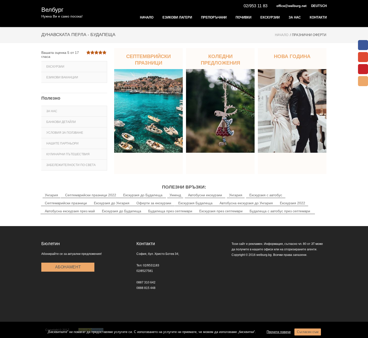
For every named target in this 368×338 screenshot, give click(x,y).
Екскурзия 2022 (292, 203)
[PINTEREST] (363, 69)
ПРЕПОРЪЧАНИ (214, 17)
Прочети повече (279, 332)
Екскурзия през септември (221, 211)
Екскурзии (270, 17)
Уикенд (175, 195)
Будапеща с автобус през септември (280, 211)
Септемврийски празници (66, 203)
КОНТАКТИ (318, 17)
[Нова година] (292, 111)
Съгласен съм (307, 332)
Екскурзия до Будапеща (142, 195)
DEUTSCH (319, 6)
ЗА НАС (295, 17)
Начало (146, 17)
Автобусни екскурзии (205, 195)
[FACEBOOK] (363, 45)
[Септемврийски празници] (148, 111)
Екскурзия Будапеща (195, 203)
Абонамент (68, 267)
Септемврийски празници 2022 (90, 195)
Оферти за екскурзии (153, 203)
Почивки (243, 17)
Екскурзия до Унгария (111, 203)
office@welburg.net (291, 6)
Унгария (51, 195)
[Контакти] (363, 81)
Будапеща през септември (170, 211)
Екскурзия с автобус (265, 195)
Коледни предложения (220, 60)
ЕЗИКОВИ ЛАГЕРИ (177, 17)
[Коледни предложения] (220, 111)
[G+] (363, 57)
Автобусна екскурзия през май (70, 211)
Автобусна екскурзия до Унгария (246, 203)
